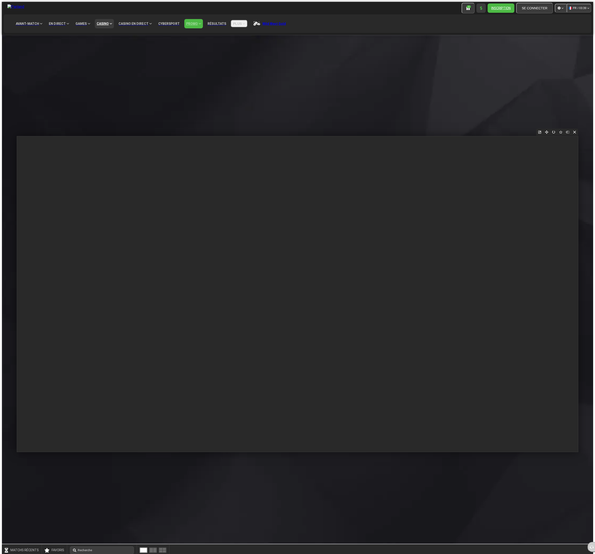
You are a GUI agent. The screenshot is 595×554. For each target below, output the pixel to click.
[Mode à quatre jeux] (162, 550)
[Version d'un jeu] (143, 550)
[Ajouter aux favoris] (560, 132)
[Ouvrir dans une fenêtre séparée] (539, 132)
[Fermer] (574, 132)
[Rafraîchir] (553, 132)
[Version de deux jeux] (153, 550)
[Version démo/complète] (567, 132)
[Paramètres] (560, 8)
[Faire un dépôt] (481, 8)
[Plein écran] (546, 132)
